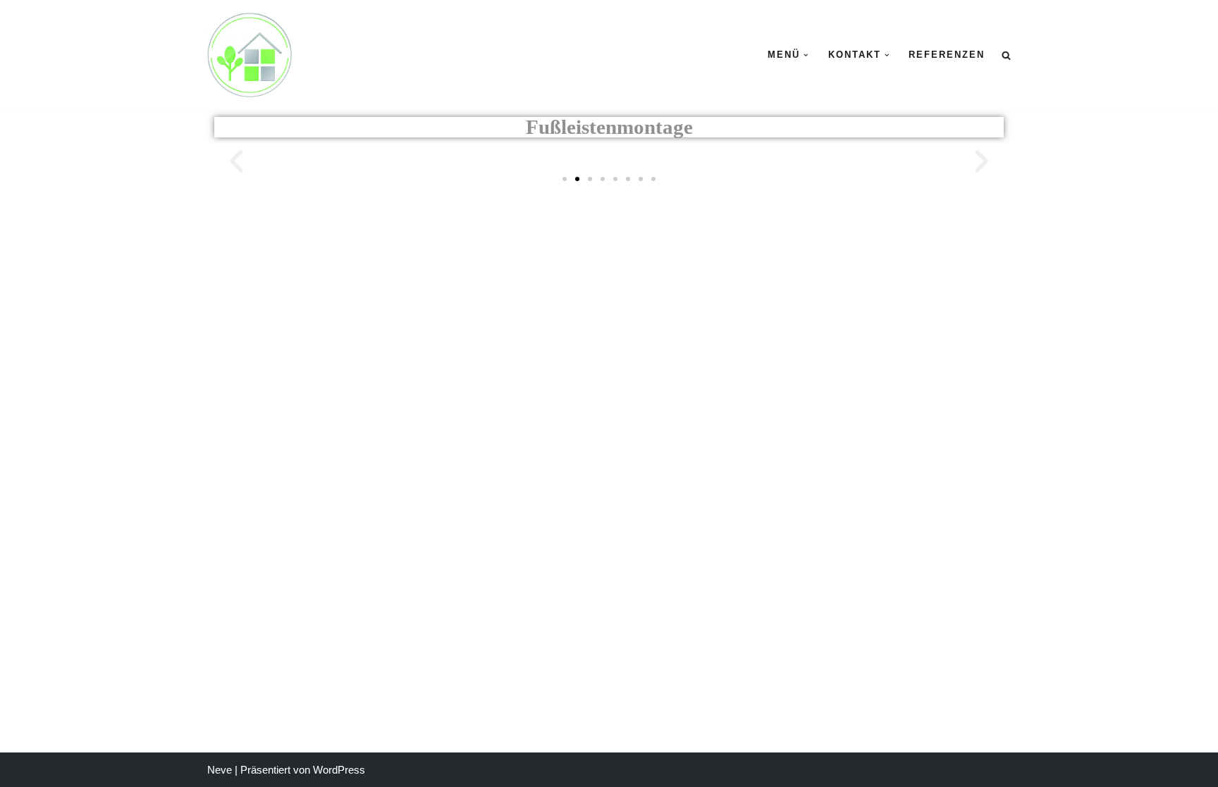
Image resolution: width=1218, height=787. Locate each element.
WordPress (339, 770)
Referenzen (947, 54)
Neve (219, 770)
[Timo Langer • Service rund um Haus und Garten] (249, 55)
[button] (806, 55)
